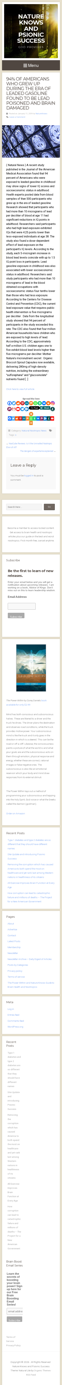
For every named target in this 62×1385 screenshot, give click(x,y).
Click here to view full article (20, 389)
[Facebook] (9, 403)
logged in (29, 475)
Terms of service (16, 976)
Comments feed (16, 1020)
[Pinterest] (22, 403)
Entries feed (13, 1014)
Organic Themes (42, 1370)
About (11, 923)
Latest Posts (14, 941)
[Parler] (9, 409)
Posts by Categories (18, 965)
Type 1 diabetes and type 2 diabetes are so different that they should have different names (29, 844)
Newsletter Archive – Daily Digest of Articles (30, 959)
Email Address (17, 596)
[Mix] (31, 403)
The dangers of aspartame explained (36, 451)
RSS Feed (31, 1374)
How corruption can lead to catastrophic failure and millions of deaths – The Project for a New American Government (30, 897)
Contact (12, 935)
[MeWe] (27, 403)
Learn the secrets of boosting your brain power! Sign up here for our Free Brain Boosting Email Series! (14, 1289)
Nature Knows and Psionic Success (31, 28)
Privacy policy (15, 971)
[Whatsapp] (35, 403)
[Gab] (40, 403)
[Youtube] (18, 409)
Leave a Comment (17, 117)
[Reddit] (18, 403)
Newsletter (13, 953)
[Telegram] (22, 409)
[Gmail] (14, 409)
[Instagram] (52, 403)
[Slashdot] (52, 409)
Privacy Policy (13, 1345)
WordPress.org (15, 1026)
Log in (11, 1009)
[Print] (48, 403)
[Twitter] (14, 403)
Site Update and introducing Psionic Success (14, 1100)
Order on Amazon (15, 813)
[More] (31, 414)
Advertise (12, 929)
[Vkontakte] (44, 403)
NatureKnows (41, 114)
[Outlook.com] (26, 409)
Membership (14, 947)
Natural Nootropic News (34, 430)
